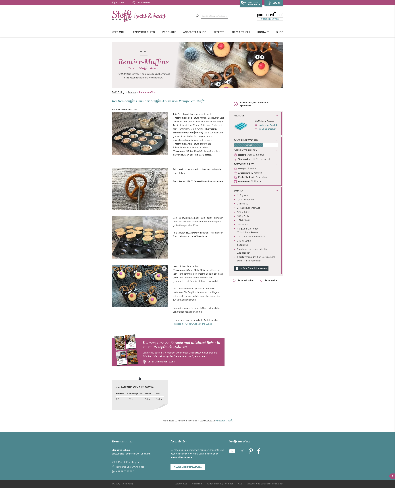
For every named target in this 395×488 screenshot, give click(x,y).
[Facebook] (258, 452)
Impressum (196, 484)
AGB (240, 484)
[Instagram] (242, 452)
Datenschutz (181, 484)
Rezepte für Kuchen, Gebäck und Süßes (192, 324)
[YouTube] (233, 452)
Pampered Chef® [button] (144, 32)
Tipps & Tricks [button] (241, 32)
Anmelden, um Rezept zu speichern (254, 104)
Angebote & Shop (194, 32)
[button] (256, 116)
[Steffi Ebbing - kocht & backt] (139, 16)
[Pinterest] (251, 452)
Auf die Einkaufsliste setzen (253, 268)
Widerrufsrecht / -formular (220, 484)
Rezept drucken (246, 280)
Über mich (118, 32)
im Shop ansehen (267, 129)
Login (276, 3)
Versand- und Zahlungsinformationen (265, 484)
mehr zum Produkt (268, 125)
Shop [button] (279, 32)
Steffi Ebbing (118, 92)
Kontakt (263, 32)
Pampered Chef (223, 421)
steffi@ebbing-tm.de (133, 462)
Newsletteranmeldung (188, 467)
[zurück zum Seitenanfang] (392, 476)
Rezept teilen (271, 280)
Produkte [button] (169, 32)
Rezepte (219, 32)
